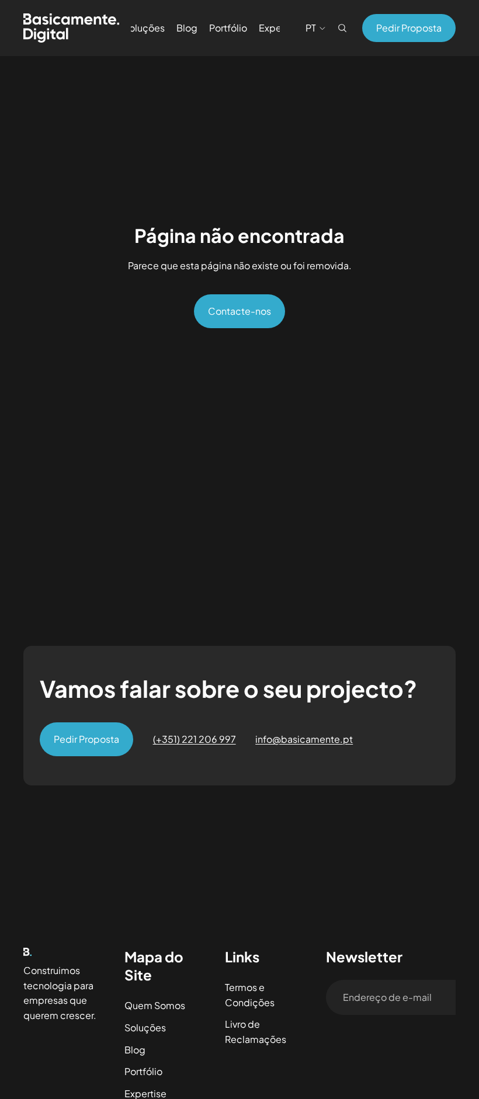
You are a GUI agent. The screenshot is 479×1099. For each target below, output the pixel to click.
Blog (134, 1050)
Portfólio (143, 1071)
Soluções (145, 1027)
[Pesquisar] (342, 28)
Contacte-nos (239, 311)
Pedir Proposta (409, 28)
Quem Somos (154, 1005)
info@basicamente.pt (304, 739)
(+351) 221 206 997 (194, 739)
